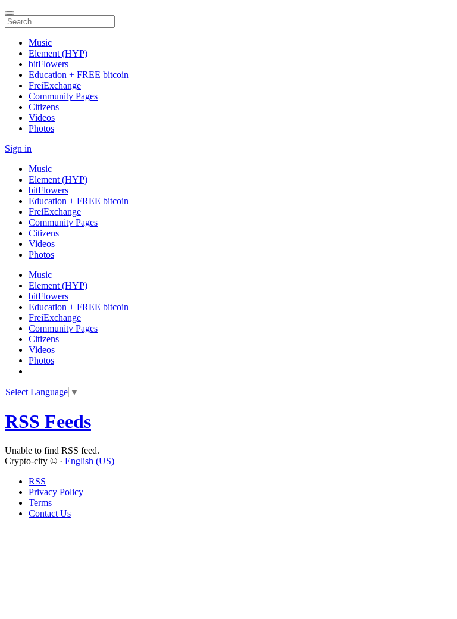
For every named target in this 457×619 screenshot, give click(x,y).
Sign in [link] (18, 148)
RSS (37, 481)
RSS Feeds (48, 421)
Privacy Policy (56, 492)
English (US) (89, 461)
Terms (40, 503)
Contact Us (50, 513)
